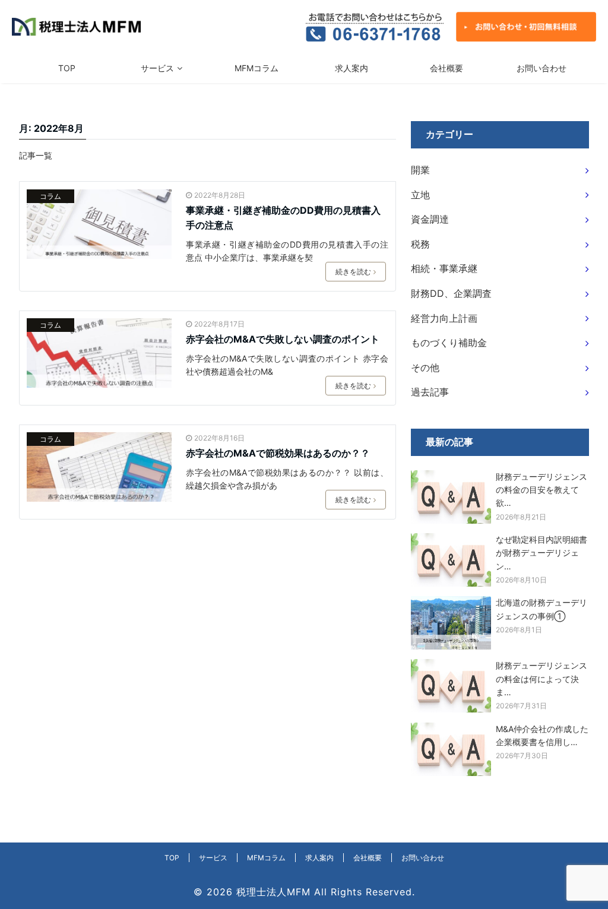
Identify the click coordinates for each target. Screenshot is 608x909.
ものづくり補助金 (449, 343)
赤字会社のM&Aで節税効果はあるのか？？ (278, 453)
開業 (420, 170)
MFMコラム (256, 68)
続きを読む (353, 271)
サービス (157, 68)
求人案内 (351, 68)
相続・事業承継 (444, 268)
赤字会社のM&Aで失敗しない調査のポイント (282, 339)
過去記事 (430, 392)
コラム (50, 196)
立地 (420, 195)
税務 (420, 244)
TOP (66, 68)
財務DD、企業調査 (451, 293)
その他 (425, 367)
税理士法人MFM (273, 892)
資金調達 (430, 219)
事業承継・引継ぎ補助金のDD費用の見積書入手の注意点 (283, 218)
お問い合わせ (541, 68)
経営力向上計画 (444, 318)
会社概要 (446, 68)
